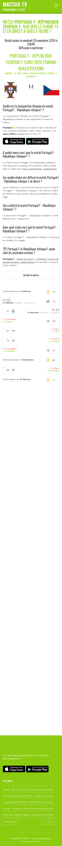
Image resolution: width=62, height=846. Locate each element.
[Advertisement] (31, 535)
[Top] (53, 839)
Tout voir (10, 822)
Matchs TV (15, 6)
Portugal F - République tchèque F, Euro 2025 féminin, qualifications (31, 62)
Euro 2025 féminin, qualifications (40, 169)
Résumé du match (31, 275)
